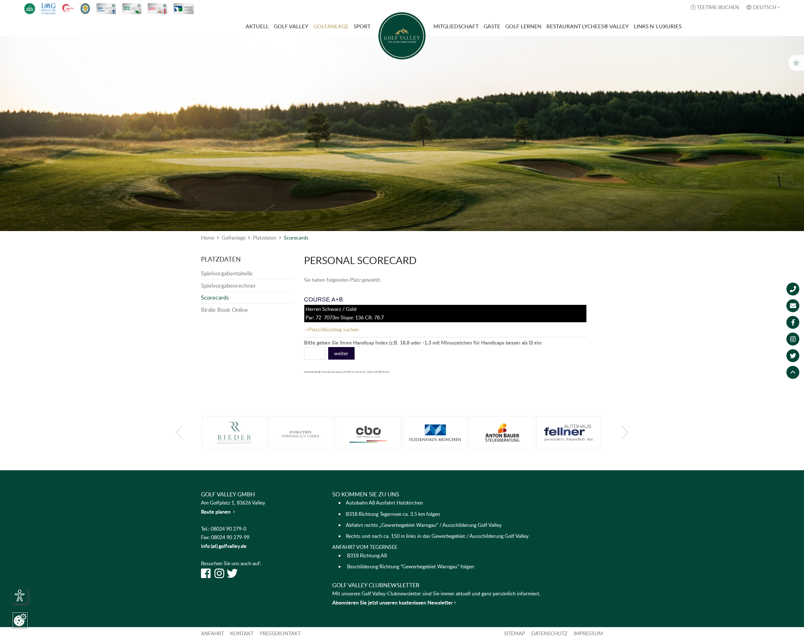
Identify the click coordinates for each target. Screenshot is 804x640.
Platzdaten (264, 237)
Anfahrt (212, 633)
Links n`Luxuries (658, 26)
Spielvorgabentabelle (227, 273)
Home (207, 237)
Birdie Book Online (224, 309)
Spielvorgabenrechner (228, 285)
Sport (362, 26)
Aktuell (257, 26)
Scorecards (296, 237)
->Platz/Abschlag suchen (331, 329)
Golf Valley (291, 26)
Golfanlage (331, 26)
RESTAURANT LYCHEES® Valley (587, 26)
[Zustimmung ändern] (20, 619)
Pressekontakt (280, 633)
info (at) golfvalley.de (224, 545)
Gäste (492, 26)
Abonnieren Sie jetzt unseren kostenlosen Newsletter (393, 602)
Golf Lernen (523, 26)
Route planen (218, 511)
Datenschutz (549, 633)
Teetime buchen (715, 7)
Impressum (588, 633)
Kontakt (241, 633)
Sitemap (514, 633)
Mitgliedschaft (456, 26)
